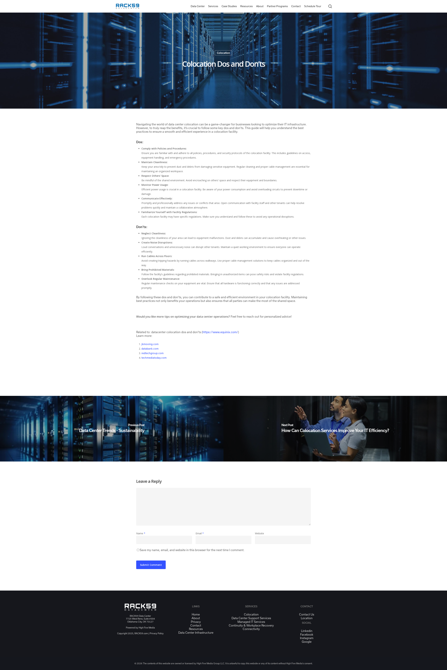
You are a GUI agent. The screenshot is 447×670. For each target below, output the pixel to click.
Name (140, 533)
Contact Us (306, 614)
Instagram (306, 638)
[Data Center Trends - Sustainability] (112, 429)
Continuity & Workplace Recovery (251, 625)
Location (307, 618)
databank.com (150, 348)
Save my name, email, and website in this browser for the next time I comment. (192, 550)
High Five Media (147, 628)
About (196, 618)
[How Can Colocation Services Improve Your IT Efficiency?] (335, 429)
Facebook (306, 634)
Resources (196, 629)
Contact (195, 625)
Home (196, 614)
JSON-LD (140, 639)
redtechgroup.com (152, 353)
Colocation (223, 53)
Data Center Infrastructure (195, 632)
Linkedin (306, 630)
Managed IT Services (251, 621)
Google (307, 641)
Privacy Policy (157, 633)
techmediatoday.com (154, 357)
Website (259, 533)
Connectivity (251, 629)
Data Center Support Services (251, 618)
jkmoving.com (150, 344)
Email (200, 533)
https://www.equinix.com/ (220, 332)
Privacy (196, 621)
